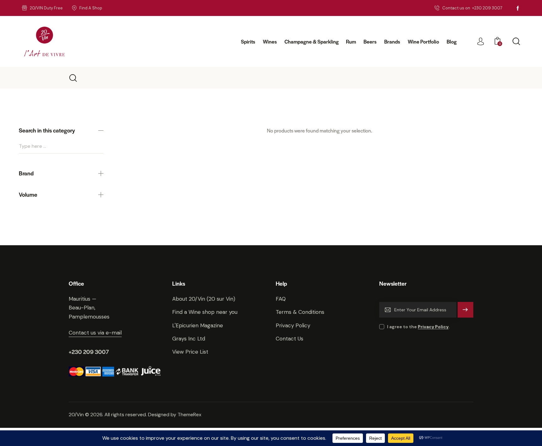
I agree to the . (418, 326)
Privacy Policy (433, 326)
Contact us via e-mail (95, 332)
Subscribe (465, 312)
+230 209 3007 (89, 352)
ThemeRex (189, 414)
